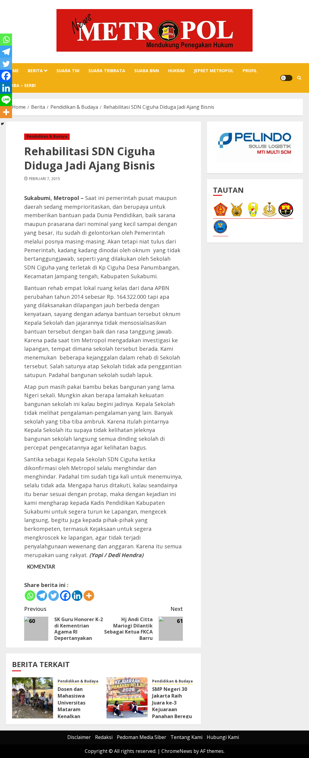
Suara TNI (67, 70)
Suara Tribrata (106, 70)
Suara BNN (146, 70)
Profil (250, 70)
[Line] (6, 100)
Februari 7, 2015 (44, 178)
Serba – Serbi (21, 85)
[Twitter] (53, 595)
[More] (89, 595)
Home (12, 70)
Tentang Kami (186, 737)
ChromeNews (176, 751)
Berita (35, 70)
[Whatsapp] (30, 595)
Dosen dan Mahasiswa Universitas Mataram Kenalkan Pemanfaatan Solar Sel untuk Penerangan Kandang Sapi (76, 716)
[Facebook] (65, 595)
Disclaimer (79, 737)
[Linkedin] (77, 595)
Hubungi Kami (223, 737)
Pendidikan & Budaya (47, 136)
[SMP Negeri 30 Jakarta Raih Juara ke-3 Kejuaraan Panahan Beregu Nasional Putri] (127, 697)
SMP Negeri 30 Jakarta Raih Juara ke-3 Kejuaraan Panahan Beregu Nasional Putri (172, 706)
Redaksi (104, 737)
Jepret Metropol (214, 70)
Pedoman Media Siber (141, 737)
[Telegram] (42, 595)
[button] (299, 78)
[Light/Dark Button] (286, 78)
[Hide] (2, 123)
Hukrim (176, 70)
